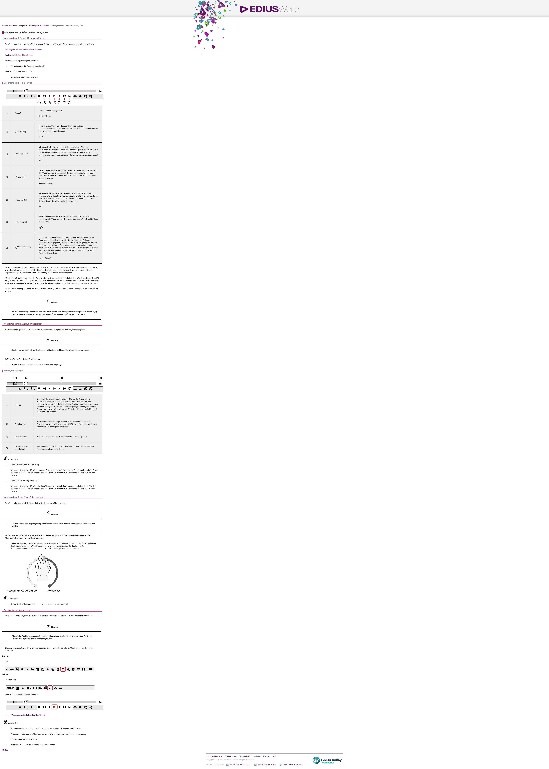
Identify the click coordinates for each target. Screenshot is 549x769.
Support (257, 756)
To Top (5, 750)
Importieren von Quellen (18, 26)
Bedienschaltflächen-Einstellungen (19, 55)
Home (4, 26)
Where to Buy (231, 756)
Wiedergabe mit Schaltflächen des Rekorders (23, 50)
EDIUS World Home (214, 756)
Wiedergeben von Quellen (39, 26)
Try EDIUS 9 (245, 756)
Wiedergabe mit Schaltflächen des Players (28, 715)
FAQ (274, 756)
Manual (266, 756)
